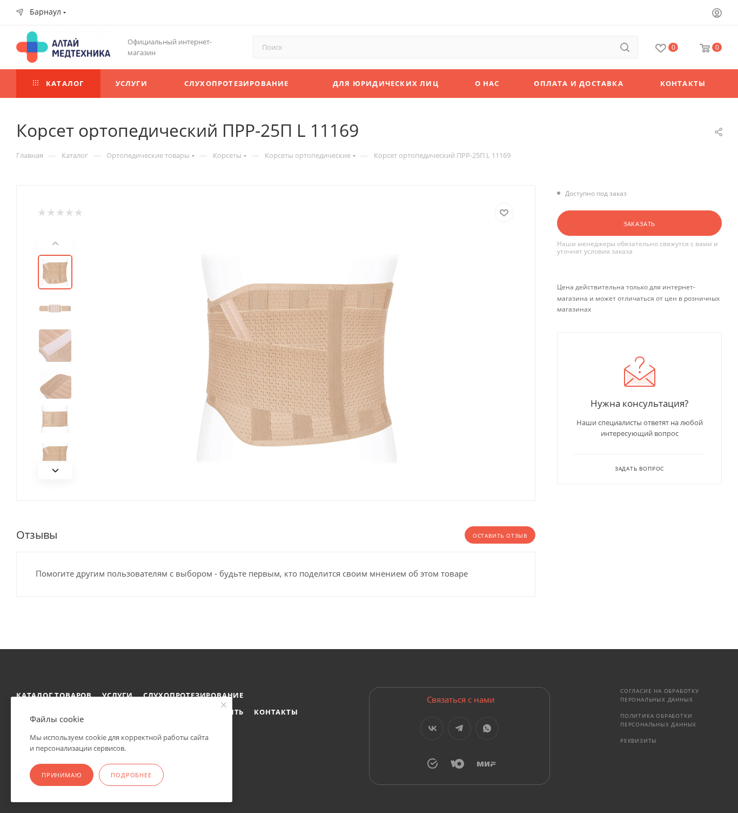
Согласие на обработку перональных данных (659, 695)
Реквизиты (638, 740)
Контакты (276, 712)
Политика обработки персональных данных (658, 720)
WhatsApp (487, 728)
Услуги (117, 695)
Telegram (459, 728)
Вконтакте (432, 728)
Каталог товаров (54, 695)
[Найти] (625, 47)
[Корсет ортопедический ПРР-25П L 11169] (299, 357)
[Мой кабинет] (717, 14)
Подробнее (131, 775)
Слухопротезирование (193, 695)
